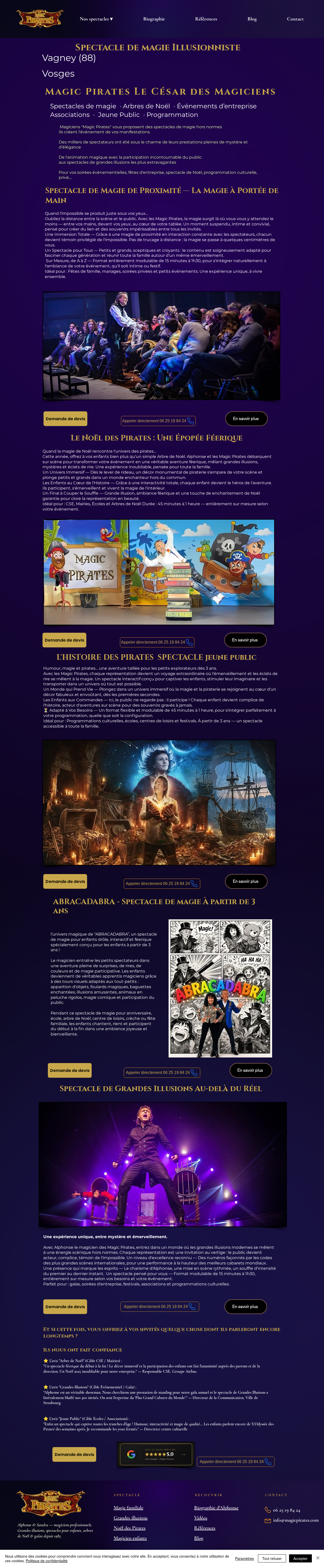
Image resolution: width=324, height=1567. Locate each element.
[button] (96, 19)
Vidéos (200, 1518)
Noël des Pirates (130, 1528)
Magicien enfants (130, 1538)
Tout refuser (272, 1558)
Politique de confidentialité (47, 1560)
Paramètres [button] (244, 1558)
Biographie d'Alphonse (216, 1508)
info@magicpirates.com (296, 1520)
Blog (198, 1538)
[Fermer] (318, 1558)
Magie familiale (128, 1508)
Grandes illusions (131, 1518)
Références (204, 1528)
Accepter (300, 1558)
